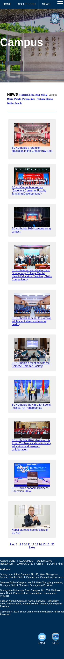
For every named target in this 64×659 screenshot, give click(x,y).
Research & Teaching (29, 95)
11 (29, 544)
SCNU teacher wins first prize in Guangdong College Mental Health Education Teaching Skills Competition (32, 275)
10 (25, 544)
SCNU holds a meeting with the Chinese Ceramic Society (31, 364)
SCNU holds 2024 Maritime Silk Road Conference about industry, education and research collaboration (31, 445)
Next (32, 547)
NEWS (46, 4)
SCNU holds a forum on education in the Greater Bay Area (32, 149)
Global (44, 95)
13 (36, 544)
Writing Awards (14, 103)
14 (40, 544)
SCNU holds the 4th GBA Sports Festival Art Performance (31, 406)
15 (44, 544)
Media (10, 99)
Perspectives (28, 99)
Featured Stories (45, 99)
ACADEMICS (26, 560)
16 (47, 544)
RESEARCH (6, 563)
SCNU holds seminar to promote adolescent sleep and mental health (31, 321)
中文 (60, 563)
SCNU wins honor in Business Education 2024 (30, 490)
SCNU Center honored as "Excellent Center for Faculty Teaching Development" (29, 190)
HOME (7, 4)
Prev (12, 544)
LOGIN (51, 563)
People (17, 99)
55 (52, 544)
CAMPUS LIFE (25, 563)
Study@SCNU (44, 560)
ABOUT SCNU (26, 4)
